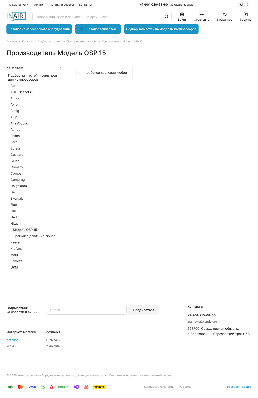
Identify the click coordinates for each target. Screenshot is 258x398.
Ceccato (16, 155)
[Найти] (166, 16)
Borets (15, 148)
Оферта (185, 386)
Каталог (12, 340)
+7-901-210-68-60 (154, 4)
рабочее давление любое (35, 236)
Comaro (16, 167)
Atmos (15, 129)
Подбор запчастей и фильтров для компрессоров (32, 77)
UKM (14, 267)
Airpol (15, 98)
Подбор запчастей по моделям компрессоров (161, 29)
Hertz (14, 217)
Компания (52, 332)
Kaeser (15, 242)
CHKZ (14, 161)
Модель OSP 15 (25, 230)
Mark (14, 255)
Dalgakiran (18, 186)
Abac (14, 86)
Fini (13, 211)
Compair (17, 173)
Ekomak (16, 198)
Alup (13, 117)
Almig (14, 111)
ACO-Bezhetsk (21, 92)
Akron (15, 104)
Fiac (13, 205)
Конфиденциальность (159, 386)
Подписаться (143, 310)
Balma (15, 136)
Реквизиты (52, 346)
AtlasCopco (19, 123)
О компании (53, 340)
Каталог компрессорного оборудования (39, 29)
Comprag (17, 180)
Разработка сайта (239, 386)
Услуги (11, 346)
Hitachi (15, 223)
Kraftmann (18, 248)
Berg (14, 142)
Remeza (16, 261)
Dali (13, 192)
